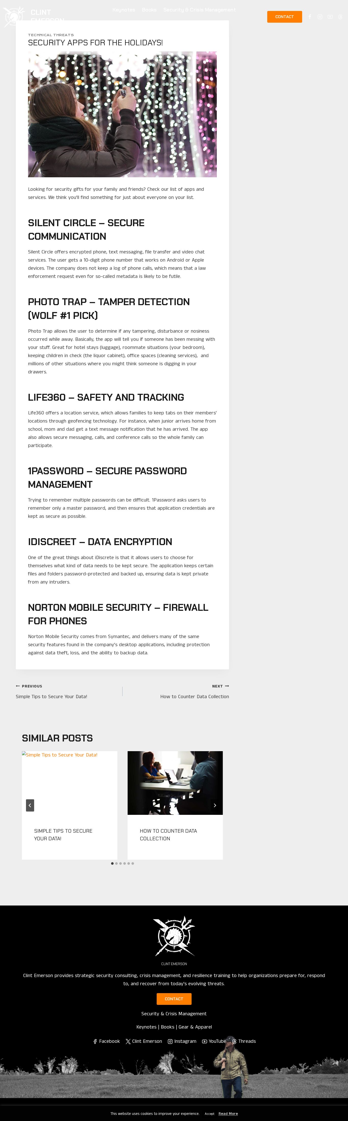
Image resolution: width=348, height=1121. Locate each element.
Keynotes (124, 9)
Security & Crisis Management (200, 9)
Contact (284, 16)
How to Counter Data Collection (194, 691)
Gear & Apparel (174, 24)
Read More (228, 1113)
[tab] (112, 863)
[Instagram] (320, 17)
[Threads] (340, 17)
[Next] (215, 805)
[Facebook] (310, 17)
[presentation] (69, 783)
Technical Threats (51, 35)
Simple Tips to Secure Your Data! (51, 691)
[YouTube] (330, 17)
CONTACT (174, 999)
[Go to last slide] (30, 805)
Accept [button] (210, 1114)
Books (149, 9)
